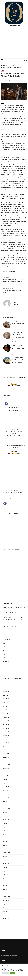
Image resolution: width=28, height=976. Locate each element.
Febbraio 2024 (6, 797)
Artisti (4, 643)
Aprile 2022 (5, 878)
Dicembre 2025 (6, 720)
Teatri (4, 657)
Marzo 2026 (5, 709)
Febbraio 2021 (6, 915)
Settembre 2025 (6, 731)
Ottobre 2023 (6, 812)
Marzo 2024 (5, 794)
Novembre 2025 (6, 724)
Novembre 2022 (6, 852)
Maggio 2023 (6, 830)
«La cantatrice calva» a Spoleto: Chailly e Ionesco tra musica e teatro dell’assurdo (12, 613)
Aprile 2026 (5, 706)
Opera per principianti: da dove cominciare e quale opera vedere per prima (13, 625)
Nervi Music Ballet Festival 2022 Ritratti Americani (12, 291)
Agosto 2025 (6, 735)
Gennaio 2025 (6, 757)
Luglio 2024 (5, 779)
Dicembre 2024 (6, 761)
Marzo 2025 (5, 750)
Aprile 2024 (5, 790)
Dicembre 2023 (6, 805)
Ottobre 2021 (6, 900)
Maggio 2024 (6, 786)
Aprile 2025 (5, 746)
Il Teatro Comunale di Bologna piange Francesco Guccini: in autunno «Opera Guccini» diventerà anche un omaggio (18, 348)
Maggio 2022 (6, 874)
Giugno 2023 (6, 827)
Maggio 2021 (6, 904)
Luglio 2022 (5, 867)
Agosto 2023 (6, 819)
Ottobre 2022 (6, 856)
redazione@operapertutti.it (17, 678)
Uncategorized (6, 661)
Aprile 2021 (5, 907)
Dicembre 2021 (6, 893)
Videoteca (5, 665)
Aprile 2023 (5, 834)
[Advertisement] (14, 43)
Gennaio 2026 (6, 717)
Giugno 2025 (6, 739)
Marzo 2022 (5, 882)
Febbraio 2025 (6, 753)
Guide (4, 650)
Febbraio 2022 (6, 885)
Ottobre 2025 (6, 728)
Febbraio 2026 (6, 713)
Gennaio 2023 (6, 845)
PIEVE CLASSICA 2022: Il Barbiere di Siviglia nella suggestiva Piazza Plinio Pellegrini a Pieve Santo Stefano (13, 281)
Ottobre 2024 (6, 768)
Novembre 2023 (6, 808)
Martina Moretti (6, 80)
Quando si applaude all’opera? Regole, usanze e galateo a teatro (14, 608)
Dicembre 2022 (6, 849)
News (2, 70)
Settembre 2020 (6, 918)
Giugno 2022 (6, 871)
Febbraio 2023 (6, 841)
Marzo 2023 (5, 838)
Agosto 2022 (6, 863)
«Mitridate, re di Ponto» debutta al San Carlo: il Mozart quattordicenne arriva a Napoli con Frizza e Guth (18, 336)
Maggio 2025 (6, 742)
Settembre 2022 (6, 860)
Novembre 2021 (6, 896)
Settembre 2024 (6, 772)
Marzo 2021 (5, 911)
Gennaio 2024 (6, 801)
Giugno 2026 (6, 698)
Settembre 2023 (6, 816)
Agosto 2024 (6, 775)
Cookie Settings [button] (5, 973)
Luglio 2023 (5, 823)
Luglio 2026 (5, 695)
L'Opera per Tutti (14, 25)
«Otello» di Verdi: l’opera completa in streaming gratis (14, 631)
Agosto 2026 (6, 691)
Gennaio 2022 (6, 889)
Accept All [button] (13, 973)
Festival (4, 646)
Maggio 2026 (6, 702)
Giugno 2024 (6, 783)
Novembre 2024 (6, 764)
